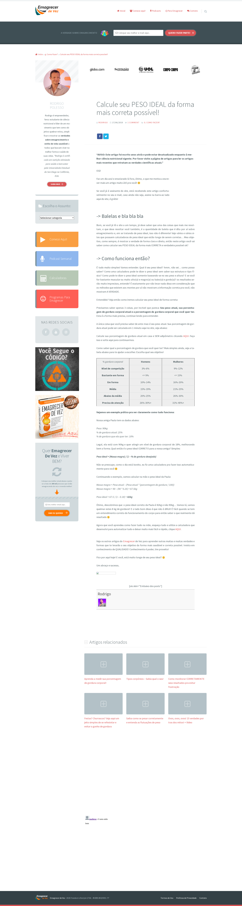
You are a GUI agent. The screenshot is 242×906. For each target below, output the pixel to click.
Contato (193, 10)
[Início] (42, 898)
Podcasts (156, 10)
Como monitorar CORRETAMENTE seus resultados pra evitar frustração (186, 682)
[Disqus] (145, 770)
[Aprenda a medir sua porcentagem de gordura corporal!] (103, 673)
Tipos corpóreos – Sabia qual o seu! (144, 678)
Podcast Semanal (61, 258)
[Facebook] (46, 332)
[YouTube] (56, 332)
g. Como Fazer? (152, 122)
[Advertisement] (182, 185)
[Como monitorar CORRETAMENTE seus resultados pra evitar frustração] (187, 673)
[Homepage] (47, 10)
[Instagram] (66, 332)
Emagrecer (129, 541)
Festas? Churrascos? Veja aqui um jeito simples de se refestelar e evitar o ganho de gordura (101, 722)
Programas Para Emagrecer (60, 299)
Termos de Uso (167, 898)
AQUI (186, 336)
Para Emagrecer (175, 10)
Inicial (122, 10)
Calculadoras (58, 278)
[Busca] (203, 8)
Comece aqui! (139, 10)
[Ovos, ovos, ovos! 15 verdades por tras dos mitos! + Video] (187, 713)
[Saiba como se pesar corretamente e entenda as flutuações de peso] (145, 713)
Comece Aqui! (58, 239)
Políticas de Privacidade (186, 898)
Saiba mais (55, 184)
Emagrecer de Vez (57, 898)
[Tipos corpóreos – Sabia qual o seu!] (145, 673)
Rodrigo (104, 593)
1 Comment (133, 122)
